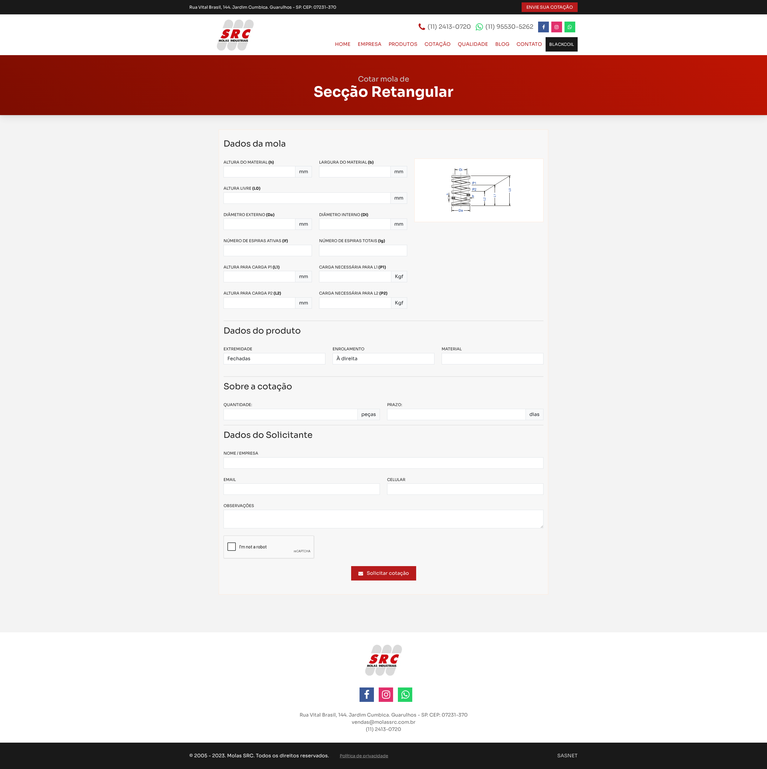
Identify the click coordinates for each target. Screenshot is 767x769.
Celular (396, 479)
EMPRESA (369, 44)
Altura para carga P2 (252, 293)
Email (230, 479)
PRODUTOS (403, 44)
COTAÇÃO (438, 44)
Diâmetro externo (249, 214)
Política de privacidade (364, 756)
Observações (239, 505)
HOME (343, 44)
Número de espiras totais (352, 240)
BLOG (502, 44)
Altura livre (242, 188)
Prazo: (394, 404)
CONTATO (529, 44)
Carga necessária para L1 (352, 267)
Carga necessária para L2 (353, 293)
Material (452, 349)
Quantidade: (238, 404)
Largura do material (346, 162)
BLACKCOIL (561, 44)
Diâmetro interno (343, 214)
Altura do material (249, 162)
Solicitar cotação (388, 573)
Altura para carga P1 (252, 267)
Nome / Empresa (241, 453)
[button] (755, 757)
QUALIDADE (473, 44)
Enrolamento (348, 349)
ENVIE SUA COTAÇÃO (549, 7)
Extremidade (238, 349)
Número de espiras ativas (256, 240)
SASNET (567, 756)
